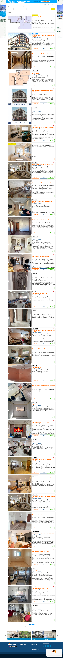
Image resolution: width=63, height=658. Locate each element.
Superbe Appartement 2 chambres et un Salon (42, 274)
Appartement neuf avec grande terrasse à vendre (42, 127)
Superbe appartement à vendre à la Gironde (41, 219)
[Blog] (47, 646)
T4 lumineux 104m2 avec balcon (39, 238)
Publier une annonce (45, 1)
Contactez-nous (34, 645)
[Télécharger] (13, 645)
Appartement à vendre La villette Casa (40, 422)
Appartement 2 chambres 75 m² (39, 404)
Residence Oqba (35, 144)
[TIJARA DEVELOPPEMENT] (41, 631)
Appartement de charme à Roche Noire (40, 256)
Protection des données (35, 649)
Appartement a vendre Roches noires (40, 588)
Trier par (9, 11)
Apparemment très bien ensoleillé (39, 514)
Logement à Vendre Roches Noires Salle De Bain (44, 4)
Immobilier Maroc (10, 4)
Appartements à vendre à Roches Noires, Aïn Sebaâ (43, 53)
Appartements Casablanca (26, 4)
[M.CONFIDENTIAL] (54, 631)
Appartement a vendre (37, 367)
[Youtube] (48, 646)
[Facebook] (44, 646)
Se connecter (37, 1)
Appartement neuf (36, 311)
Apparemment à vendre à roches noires (40, 551)
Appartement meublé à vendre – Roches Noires (42, 182)
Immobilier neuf (28, 1)
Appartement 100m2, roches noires (39, 293)
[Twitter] (45, 646)
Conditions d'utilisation (35, 648)
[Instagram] (50, 646)
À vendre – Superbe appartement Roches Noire (42, 164)
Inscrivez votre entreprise (24, 645)
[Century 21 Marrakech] (29, 631)
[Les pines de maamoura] (17, 631)
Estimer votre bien (21, 1)
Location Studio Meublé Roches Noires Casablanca (43, 533)
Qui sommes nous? (35, 644)
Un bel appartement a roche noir (39, 570)
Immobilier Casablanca (17, 4)
